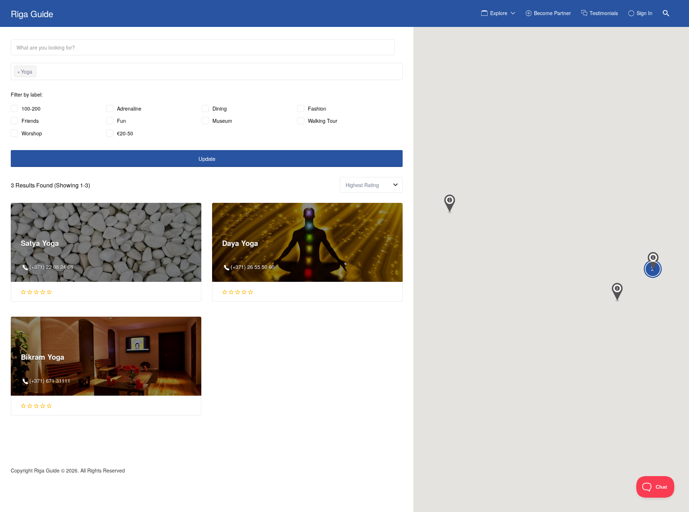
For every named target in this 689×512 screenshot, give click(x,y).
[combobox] (207, 71)
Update (206, 158)
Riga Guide (32, 13)
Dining (219, 108)
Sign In (644, 13)
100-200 (31, 108)
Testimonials (604, 13)
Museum (222, 120)
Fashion (317, 108)
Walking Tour (322, 120)
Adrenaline (129, 108)
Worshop (32, 133)
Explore (498, 13)
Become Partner (552, 13)
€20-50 (125, 133)
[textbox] (40, 73)
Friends (30, 120)
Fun (121, 120)
